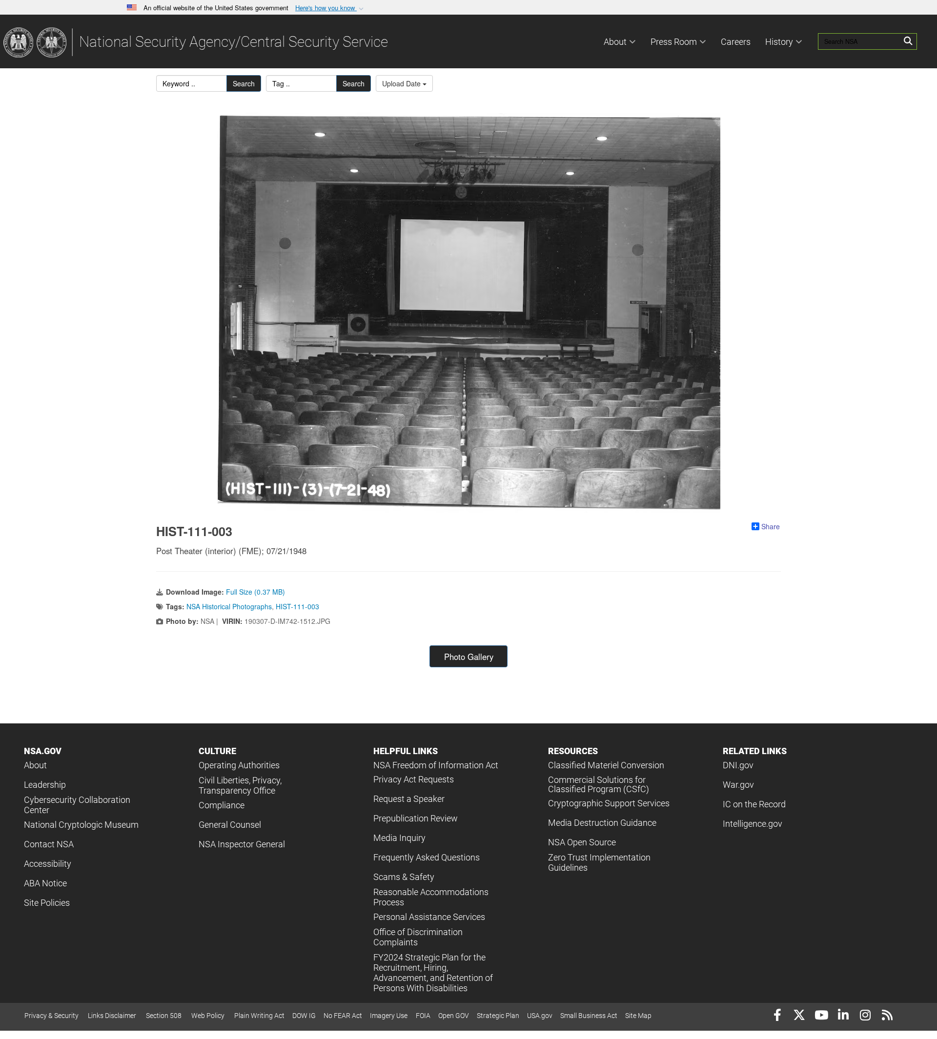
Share (770, 526)
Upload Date (402, 83)
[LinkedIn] (843, 1016)
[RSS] (887, 1016)
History (779, 42)
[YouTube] (821, 1016)
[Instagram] (865, 1016)
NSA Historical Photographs (229, 606)
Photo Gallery (468, 656)
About (615, 42)
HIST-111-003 (297, 606)
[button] (330, 8)
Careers (736, 42)
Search (244, 83)
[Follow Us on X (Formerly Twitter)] (799, 1016)
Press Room (674, 42)
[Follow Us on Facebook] (777, 1016)
